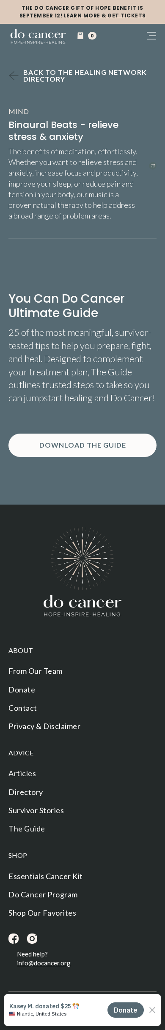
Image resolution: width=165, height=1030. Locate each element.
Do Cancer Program (43, 894)
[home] (38, 37)
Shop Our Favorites (42, 912)
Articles (22, 773)
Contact (22, 707)
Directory (25, 792)
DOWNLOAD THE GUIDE (82, 445)
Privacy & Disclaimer (44, 726)
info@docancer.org (44, 963)
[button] (86, 35)
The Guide (26, 828)
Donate (21, 689)
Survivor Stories (36, 810)
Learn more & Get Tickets (105, 15)
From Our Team (35, 670)
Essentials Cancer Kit (45, 876)
